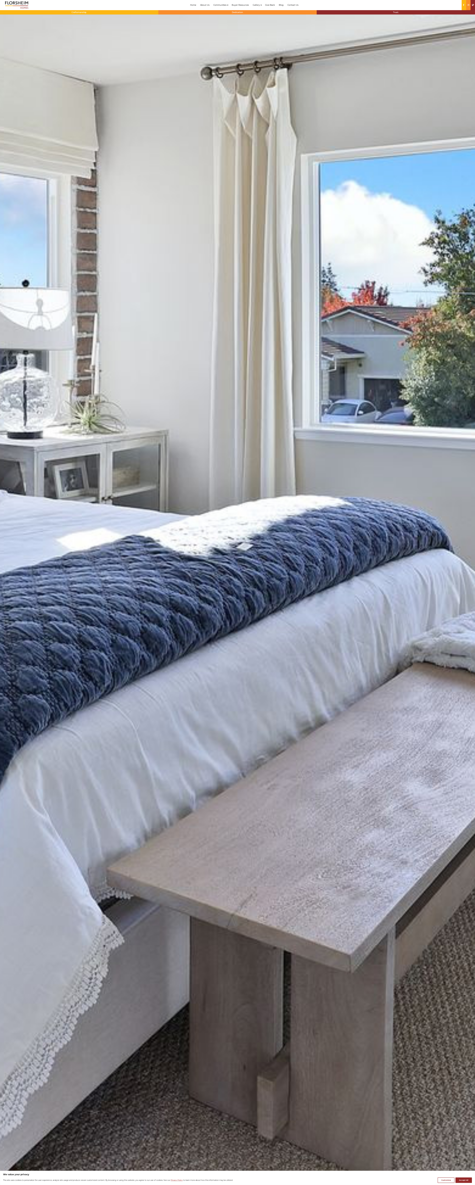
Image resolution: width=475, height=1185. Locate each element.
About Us (204, 5)
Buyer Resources (240, 5)
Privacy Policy (177, 1180)
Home (193, 5)
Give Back (270, 5)
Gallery (256, 5)
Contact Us (292, 5)
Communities (219, 5)
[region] (237, 1178)
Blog (281, 5)
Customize (446, 1180)
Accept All (463, 1180)
